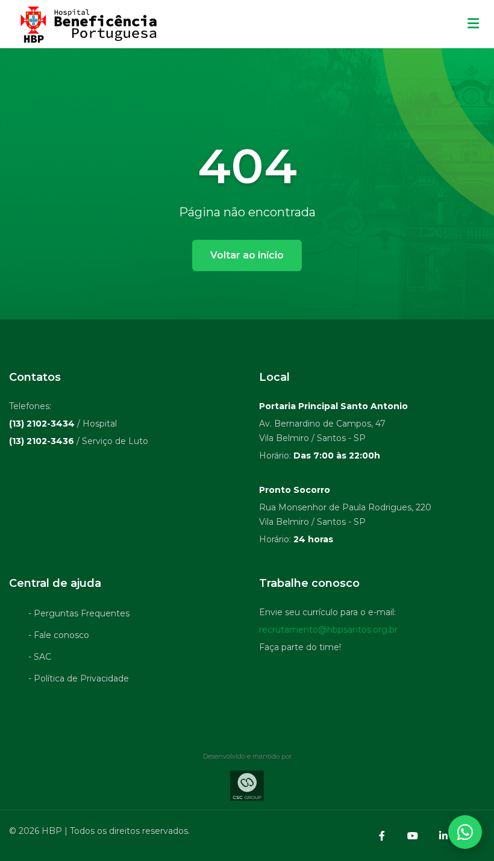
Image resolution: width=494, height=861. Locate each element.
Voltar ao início (247, 255)
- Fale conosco (58, 635)
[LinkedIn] (443, 836)
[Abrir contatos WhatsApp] (465, 832)
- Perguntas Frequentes (79, 613)
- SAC (39, 656)
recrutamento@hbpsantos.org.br (328, 629)
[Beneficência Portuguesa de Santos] (87, 24)
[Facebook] (382, 836)
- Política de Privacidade (78, 678)
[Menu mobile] (473, 24)
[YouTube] (413, 836)
